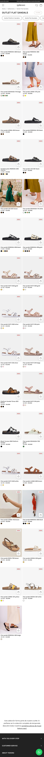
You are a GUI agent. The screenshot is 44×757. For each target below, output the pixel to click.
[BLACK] (25, 57)
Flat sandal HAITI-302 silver (9, 324)
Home (4, 9)
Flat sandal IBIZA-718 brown (10, 558)
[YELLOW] (25, 95)
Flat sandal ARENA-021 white (32, 597)
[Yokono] (21, 5)
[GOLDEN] (5, 174)
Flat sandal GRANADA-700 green (31, 442)
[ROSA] (3, 366)
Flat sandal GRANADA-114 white (33, 208)
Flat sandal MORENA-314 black (33, 130)
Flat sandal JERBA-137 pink (31, 91)
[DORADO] (3, 328)
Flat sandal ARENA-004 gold (32, 558)
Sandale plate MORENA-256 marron (10, 169)
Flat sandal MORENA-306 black (11, 52)
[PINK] (3, 600)
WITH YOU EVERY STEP (10, 738)
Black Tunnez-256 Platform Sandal (9, 442)
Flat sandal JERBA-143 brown (10, 519)
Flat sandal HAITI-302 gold (31, 286)
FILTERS (38, 12)
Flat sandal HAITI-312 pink (31, 324)
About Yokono (8, 753)
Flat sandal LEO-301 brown (9, 208)
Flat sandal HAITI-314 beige (31, 363)
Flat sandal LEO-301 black (31, 169)
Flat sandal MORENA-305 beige (11, 635)
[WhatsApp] (39, 752)
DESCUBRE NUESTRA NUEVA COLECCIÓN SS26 (28, 1)
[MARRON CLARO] (5, 95)
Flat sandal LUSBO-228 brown (32, 481)
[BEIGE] (25, 405)
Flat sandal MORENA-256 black (11, 247)
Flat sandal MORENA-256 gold (32, 247)
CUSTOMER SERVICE (9, 746)
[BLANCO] (3, 289)
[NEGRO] (3, 212)
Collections (11, 9)
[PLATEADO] (25, 289)
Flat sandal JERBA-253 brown (10, 130)
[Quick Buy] (18, 47)
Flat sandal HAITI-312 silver (9, 363)
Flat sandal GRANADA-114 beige (11, 91)
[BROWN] (3, 55)
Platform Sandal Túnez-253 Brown (9, 402)
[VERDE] (3, 95)
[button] (36, 5)
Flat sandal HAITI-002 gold (9, 286)
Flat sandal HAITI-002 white (10, 481)
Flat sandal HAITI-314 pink (31, 401)
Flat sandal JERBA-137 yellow (10, 597)
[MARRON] (25, 172)
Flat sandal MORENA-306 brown (31, 52)
